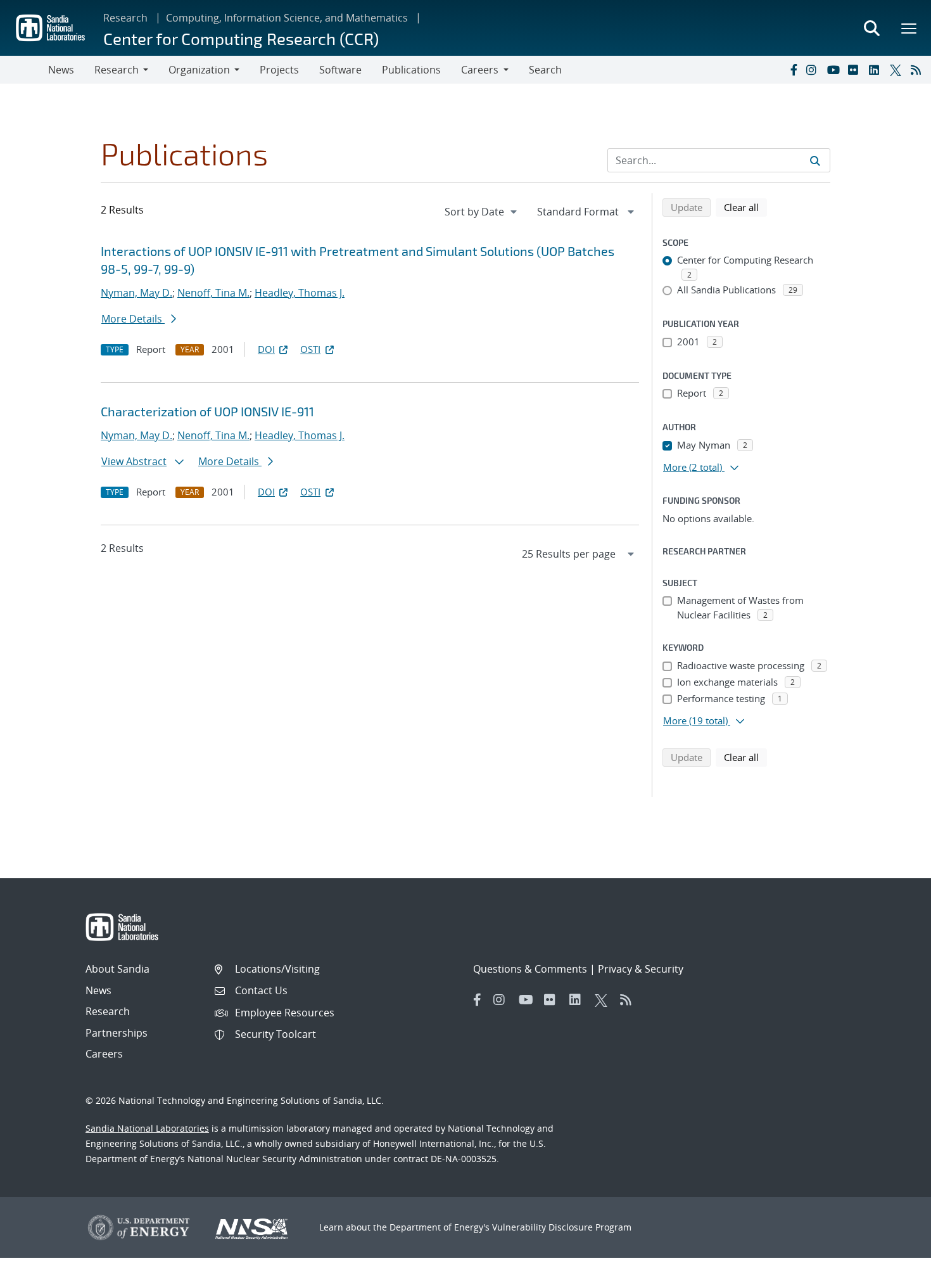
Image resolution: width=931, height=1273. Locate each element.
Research (125, 18)
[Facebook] (793, 69)
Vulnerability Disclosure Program (561, 1227)
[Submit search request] (815, 160)
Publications (411, 70)
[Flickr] (855, 69)
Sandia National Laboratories (147, 1128)
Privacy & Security (640, 969)
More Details (133, 319)
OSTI (310, 349)
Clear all (745, 207)
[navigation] (482, 211)
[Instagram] (813, 69)
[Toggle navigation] (24, 70)
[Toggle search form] (871, 28)
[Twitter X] (897, 69)
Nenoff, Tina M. (213, 293)
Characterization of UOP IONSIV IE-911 (207, 411)
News (61, 70)
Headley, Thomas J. (300, 293)
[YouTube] (834, 69)
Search (545, 70)
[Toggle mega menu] (909, 28)
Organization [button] (199, 70)
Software (340, 70)
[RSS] (918, 69)
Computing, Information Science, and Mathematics (287, 18)
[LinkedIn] (876, 69)
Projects (279, 70)
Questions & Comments (530, 969)
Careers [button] (479, 70)
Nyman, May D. (136, 293)
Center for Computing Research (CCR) (241, 38)
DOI (266, 349)
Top (893, 1258)
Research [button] (116, 70)
